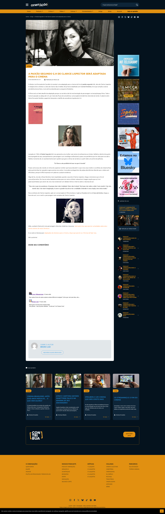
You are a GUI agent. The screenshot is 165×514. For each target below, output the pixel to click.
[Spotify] (134, 17)
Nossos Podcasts (69, 464)
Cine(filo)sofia (110, 481)
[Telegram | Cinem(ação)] (128, 65)
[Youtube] (138, 17)
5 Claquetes (91, 476)
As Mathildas (66, 471)
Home (29, 11)
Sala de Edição (133, 466)
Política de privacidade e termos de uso (38, 474)
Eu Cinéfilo (109, 474)
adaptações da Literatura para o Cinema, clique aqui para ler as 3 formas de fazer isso (70, 233)
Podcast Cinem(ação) (68, 466)
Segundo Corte (67, 481)
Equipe (28, 469)
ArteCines (109, 484)
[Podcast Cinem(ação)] (128, 138)
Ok (161, 511)
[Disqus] (69, 268)
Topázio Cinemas (134, 469)
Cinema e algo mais (112, 466)
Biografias (65, 474)
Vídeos (62, 11)
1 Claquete (90, 466)
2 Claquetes (91, 469)
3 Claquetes (91, 471)
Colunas (73, 11)
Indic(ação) (65, 479)
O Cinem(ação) (31, 464)
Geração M (65, 469)
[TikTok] (131, 17)
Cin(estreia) (109, 469)
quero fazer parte (129, 434)
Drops (64, 476)
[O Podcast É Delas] (128, 186)
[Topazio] (128, 113)
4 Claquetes (91, 474)
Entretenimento (87, 11)
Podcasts (39, 11)
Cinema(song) (110, 471)
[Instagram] (119, 17)
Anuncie (119, 11)
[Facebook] (122, 17)
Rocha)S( (109, 476)
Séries (109, 11)
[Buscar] (137, 5)
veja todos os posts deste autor (52, 352)
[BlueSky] (128, 17)
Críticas (50, 11)
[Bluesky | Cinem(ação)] (128, 162)
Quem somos (30, 466)
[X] (125, 17)
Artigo (100, 11)
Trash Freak (110, 479)
